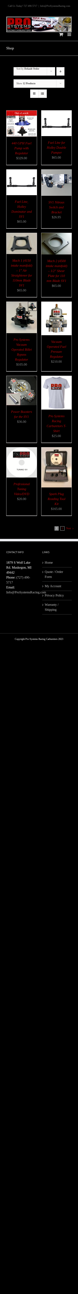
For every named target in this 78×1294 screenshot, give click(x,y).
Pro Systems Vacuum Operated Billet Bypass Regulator (21, 349)
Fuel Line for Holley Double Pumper (56, 147)
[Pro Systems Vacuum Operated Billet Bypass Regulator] (21, 304)
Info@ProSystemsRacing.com (55, 6)
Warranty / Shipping (51, 607)
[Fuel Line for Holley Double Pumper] (56, 113)
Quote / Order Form (54, 574)
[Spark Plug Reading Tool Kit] (56, 450)
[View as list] (42, 94)
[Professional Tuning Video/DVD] (21, 450)
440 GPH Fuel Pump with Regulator (21, 148)
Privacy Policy (54, 595)
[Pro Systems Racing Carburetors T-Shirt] (56, 378)
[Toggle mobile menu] (69, 34)
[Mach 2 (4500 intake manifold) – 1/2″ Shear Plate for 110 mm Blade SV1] (56, 235)
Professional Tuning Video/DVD (22, 489)
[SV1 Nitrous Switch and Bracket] (56, 172)
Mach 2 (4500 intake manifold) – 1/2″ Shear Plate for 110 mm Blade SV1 (56, 271)
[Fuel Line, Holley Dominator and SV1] (21, 172)
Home (49, 562)
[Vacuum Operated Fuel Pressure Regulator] (56, 304)
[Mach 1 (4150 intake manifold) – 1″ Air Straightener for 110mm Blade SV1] (21, 235)
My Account (53, 586)
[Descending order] (60, 71)
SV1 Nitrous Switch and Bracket (56, 207)
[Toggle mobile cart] (61, 34)
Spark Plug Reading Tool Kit (56, 499)
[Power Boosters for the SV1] (21, 378)
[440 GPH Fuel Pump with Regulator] (21, 113)
